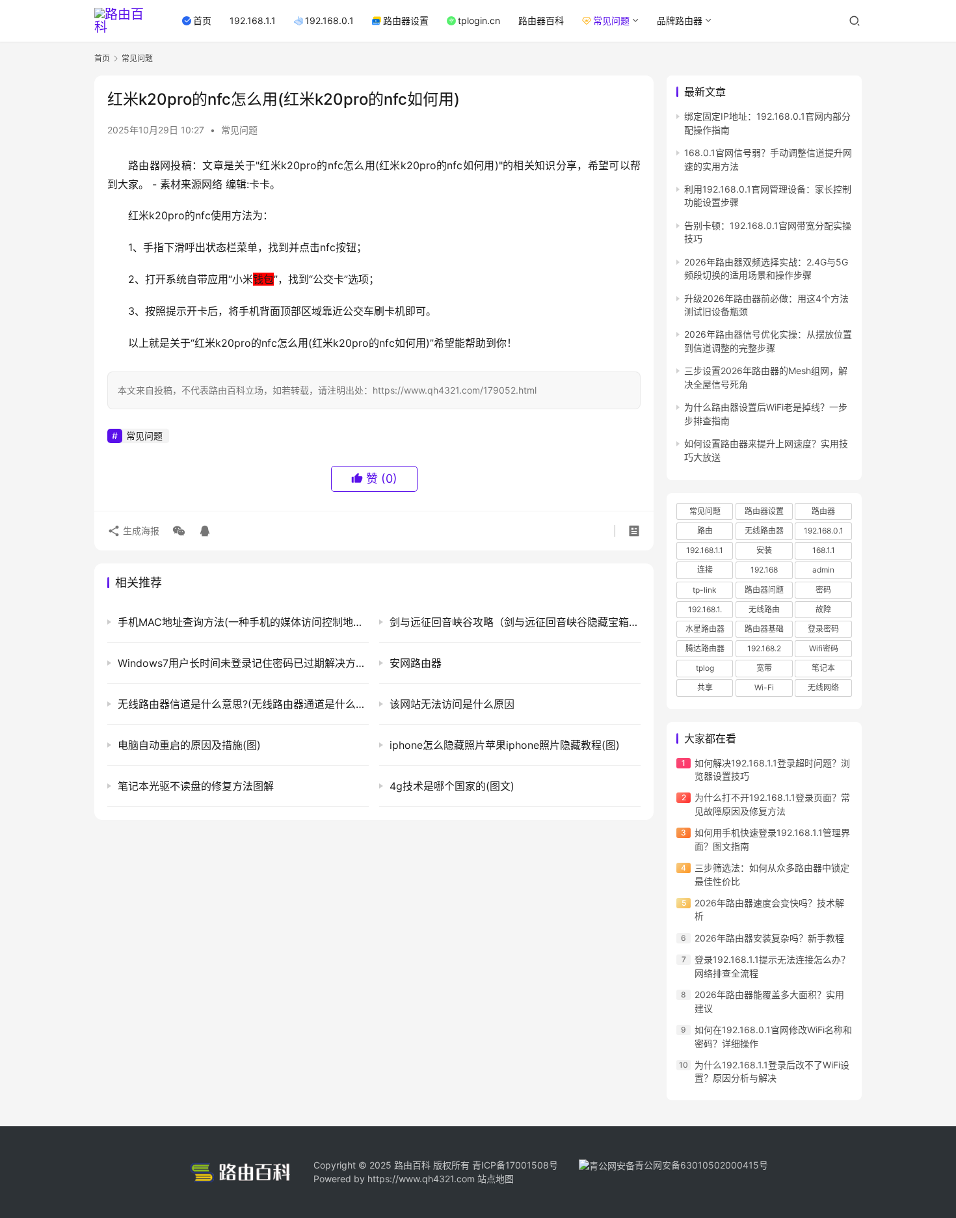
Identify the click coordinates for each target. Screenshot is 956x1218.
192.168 (764, 570)
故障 (823, 609)
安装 (764, 550)
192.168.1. (705, 609)
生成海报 (139, 530)
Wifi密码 (823, 648)
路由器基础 (764, 629)
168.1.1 (823, 550)
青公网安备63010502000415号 (701, 1165)
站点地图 (495, 1178)
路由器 (823, 511)
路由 (705, 530)
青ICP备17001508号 (516, 1165)
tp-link (705, 590)
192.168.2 (764, 648)
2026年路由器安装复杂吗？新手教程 (769, 937)
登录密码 (823, 629)
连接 (705, 570)
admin (823, 570)
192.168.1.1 (253, 20)
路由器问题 (764, 590)
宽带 (764, 668)
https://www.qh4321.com (421, 1178)
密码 (823, 590)
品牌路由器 (679, 20)
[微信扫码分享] (179, 531)
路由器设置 (406, 20)
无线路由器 (764, 530)
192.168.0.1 (329, 20)
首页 (202, 20)
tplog (705, 668)
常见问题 (611, 20)
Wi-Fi (764, 687)
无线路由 (764, 609)
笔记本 (823, 668)
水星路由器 (704, 629)
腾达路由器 (704, 648)
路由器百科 (541, 20)
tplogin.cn (479, 20)
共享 (705, 687)
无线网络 (823, 687)
